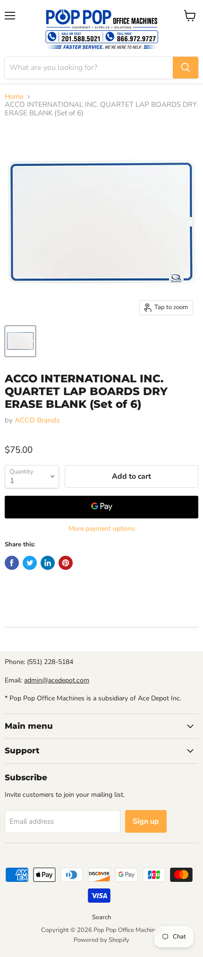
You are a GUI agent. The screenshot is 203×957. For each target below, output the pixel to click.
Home (14, 97)
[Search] (185, 67)
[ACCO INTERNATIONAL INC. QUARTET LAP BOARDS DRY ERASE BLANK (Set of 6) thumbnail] (20, 341)
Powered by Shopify (101, 940)
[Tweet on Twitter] (30, 563)
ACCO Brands (37, 420)
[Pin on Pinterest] (66, 563)
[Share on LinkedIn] (48, 563)
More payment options (101, 529)
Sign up (146, 821)
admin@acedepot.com (56, 680)
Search (101, 917)
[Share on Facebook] (12, 563)
